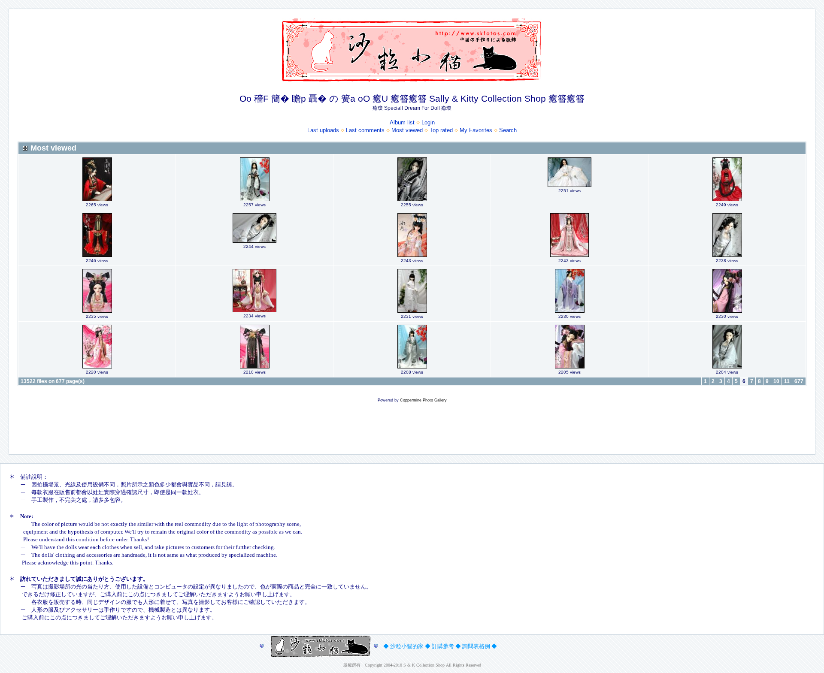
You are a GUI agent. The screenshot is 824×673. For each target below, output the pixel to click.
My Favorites (476, 130)
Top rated (441, 130)
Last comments (365, 130)
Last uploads (323, 130)
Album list (402, 122)
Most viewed (407, 130)
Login (428, 122)
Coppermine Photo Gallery (423, 400)
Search (508, 130)
